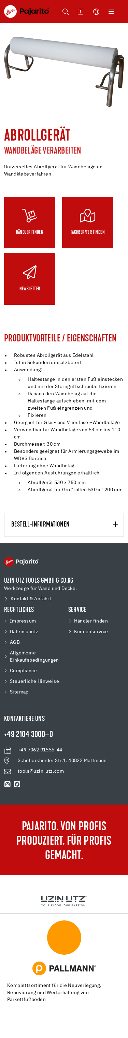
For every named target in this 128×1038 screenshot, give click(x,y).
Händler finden (91, 621)
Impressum (23, 621)
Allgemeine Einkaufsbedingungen (34, 657)
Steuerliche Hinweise (34, 681)
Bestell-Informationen (40, 524)
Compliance (23, 670)
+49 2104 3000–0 (28, 735)
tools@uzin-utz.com (41, 771)
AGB (15, 642)
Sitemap (19, 692)
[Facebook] (17, 784)
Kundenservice (91, 631)
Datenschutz (24, 631)
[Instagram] (7, 784)
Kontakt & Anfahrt (31, 598)
